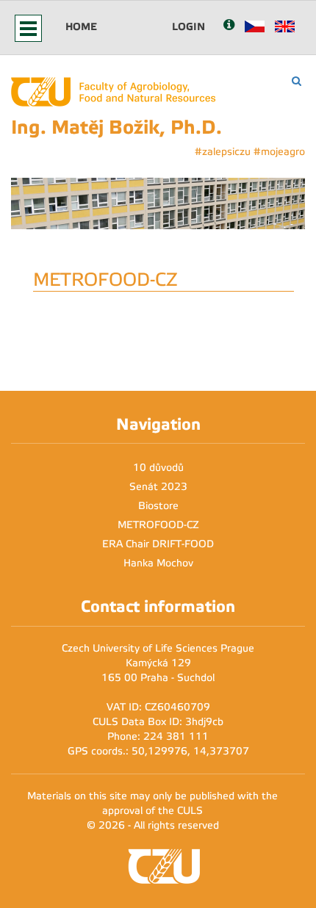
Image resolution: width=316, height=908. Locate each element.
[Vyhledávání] (296, 81)
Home (81, 26)
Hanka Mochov (158, 563)
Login (188, 26)
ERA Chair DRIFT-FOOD (158, 544)
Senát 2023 (158, 486)
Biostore (158, 505)
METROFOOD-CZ (158, 524)
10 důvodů (158, 467)
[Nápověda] (228, 26)
